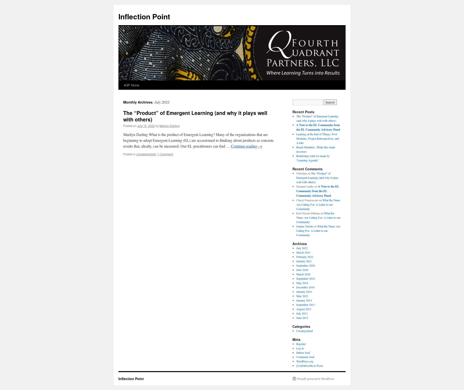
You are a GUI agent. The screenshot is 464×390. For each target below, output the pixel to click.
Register (301, 344)
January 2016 (304, 291)
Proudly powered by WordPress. (316, 379)
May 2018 (302, 283)
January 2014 (304, 300)
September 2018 (305, 278)
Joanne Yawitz (304, 226)
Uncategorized (146, 154)
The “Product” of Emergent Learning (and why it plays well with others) (195, 116)
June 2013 (302, 318)
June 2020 (302, 270)
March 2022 (303, 252)
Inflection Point (144, 16)
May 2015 (302, 296)
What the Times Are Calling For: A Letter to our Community (318, 204)
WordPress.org (304, 361)
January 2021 (304, 261)
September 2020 (305, 265)
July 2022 (302, 248)
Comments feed (305, 357)
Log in (300, 348)
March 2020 (303, 274)
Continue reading (246, 146)
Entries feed (303, 352)
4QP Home (131, 85)
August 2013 (303, 309)
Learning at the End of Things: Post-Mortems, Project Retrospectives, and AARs (317, 138)
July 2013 (302, 313)
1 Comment (165, 154)
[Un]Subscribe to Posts (309, 366)
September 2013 (305, 305)
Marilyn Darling (170, 126)
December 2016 (305, 287)
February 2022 (304, 257)
